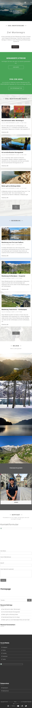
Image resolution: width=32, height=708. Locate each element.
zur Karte (16, 67)
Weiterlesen (16, 13)
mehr (16, 333)
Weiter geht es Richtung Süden (11, 186)
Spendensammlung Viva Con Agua (11, 617)
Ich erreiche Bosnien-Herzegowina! (12, 152)
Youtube (4, 653)
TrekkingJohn (6, 1)
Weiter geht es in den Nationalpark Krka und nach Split (15, 619)
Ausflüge (8, 244)
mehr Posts (16, 207)
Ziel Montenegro (16, 32)
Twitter (4, 659)
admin (18, 122)
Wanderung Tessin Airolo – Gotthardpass (14, 309)
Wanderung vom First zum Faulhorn (12, 242)
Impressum (5, 687)
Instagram (4, 647)
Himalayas (19, 701)
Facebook (4, 656)
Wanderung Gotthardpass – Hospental (13, 276)
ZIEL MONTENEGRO (10, 122)
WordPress (17, 703)
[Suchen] (29, 600)
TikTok (4, 650)
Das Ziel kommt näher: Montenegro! (13, 120)
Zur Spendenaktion (16, 88)
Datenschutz (5, 691)
